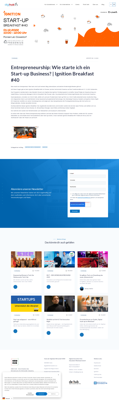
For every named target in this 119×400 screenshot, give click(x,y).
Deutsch (8, 398)
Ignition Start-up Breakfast (32, 147)
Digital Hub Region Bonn (51, 368)
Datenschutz (97, 365)
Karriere (96, 368)
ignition (96, 371)
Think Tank (86, 4)
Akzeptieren (41, 394)
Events (77, 4)
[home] (11, 4)
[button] (50, 4)
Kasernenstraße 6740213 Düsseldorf (74, 365)
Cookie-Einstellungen (30, 393)
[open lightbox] (25, 132)
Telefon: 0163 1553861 (76, 369)
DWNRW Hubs (48, 363)
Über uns (95, 4)
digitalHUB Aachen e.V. (50, 365)
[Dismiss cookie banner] (58, 375)
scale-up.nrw (97, 374)
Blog (103, 4)
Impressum (97, 363)
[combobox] (7, 398)
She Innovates (98, 377)
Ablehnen (53, 394)
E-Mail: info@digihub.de (76, 372)
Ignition (45, 147)
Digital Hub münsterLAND (51, 371)
